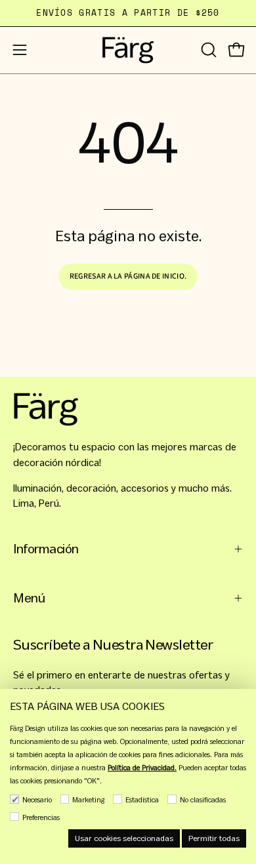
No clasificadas (203, 799)
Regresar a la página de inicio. (128, 276)
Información (46, 549)
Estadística (142, 799)
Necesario (37, 799)
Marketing (88, 799)
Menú (29, 598)
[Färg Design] (128, 50)
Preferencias (41, 817)
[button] (207, 50)
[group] (128, 13)
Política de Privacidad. (142, 767)
